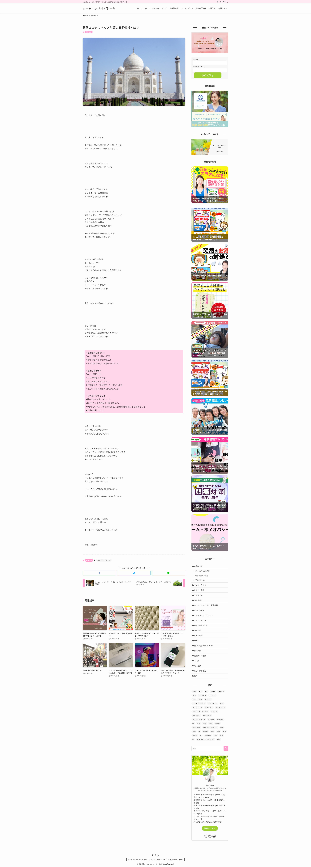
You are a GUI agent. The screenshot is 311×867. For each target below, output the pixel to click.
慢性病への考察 (200, 655)
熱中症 (205, 731)
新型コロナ (196, 727)
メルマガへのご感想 (202, 571)
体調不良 (220, 719)
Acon (194, 691)
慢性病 (217, 723)
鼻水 (218, 739)
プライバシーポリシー (157, 859)
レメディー (207, 715)
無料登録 (197, 665)
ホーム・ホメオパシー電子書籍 (206, 605)
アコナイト (202, 695)
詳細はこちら (209, 828)
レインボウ (196, 715)
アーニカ (208, 699)
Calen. (213, 691)
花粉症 (194, 735)
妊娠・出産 (198, 635)
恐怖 (210, 723)
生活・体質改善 (200, 671)
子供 (204, 723)
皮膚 (224, 731)
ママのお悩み (199, 610)
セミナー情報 (199, 590)
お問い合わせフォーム (175, 859)
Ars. (206, 691)
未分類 (196, 660)
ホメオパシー (199, 600)
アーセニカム (197, 699)
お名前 (195, 59)
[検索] (226, 1)
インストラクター (201, 585)
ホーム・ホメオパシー (200, 711)
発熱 (218, 731)
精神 (195, 676)
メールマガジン (200, 620)
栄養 (222, 727)
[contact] (223, 1)
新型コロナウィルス (103, 560)
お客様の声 (198, 566)
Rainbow (221, 691)
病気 (212, 731)
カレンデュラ (212, 703)
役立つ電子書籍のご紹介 (203, 645)
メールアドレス (199, 66)
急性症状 (88, 32)
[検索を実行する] (226, 748)
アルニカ (212, 695)
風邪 (221, 735)
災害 (194, 731)
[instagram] (220, 1)
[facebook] (217, 1)
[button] (99, 573)
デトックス (198, 595)
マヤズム (214, 711)
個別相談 (197, 630)
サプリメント (197, 707)
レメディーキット (198, 719)
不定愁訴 (211, 719)
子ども (196, 640)
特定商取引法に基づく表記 (137, 859)
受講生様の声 (200, 580)
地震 (198, 723)
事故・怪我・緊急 (201, 625)
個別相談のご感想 (201, 576)
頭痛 (215, 735)
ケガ (222, 703)
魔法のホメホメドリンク (205, 739)
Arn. (200, 691)
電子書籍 (208, 735)
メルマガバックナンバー (203, 615)
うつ (194, 695)
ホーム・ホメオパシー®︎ (99, 8)
